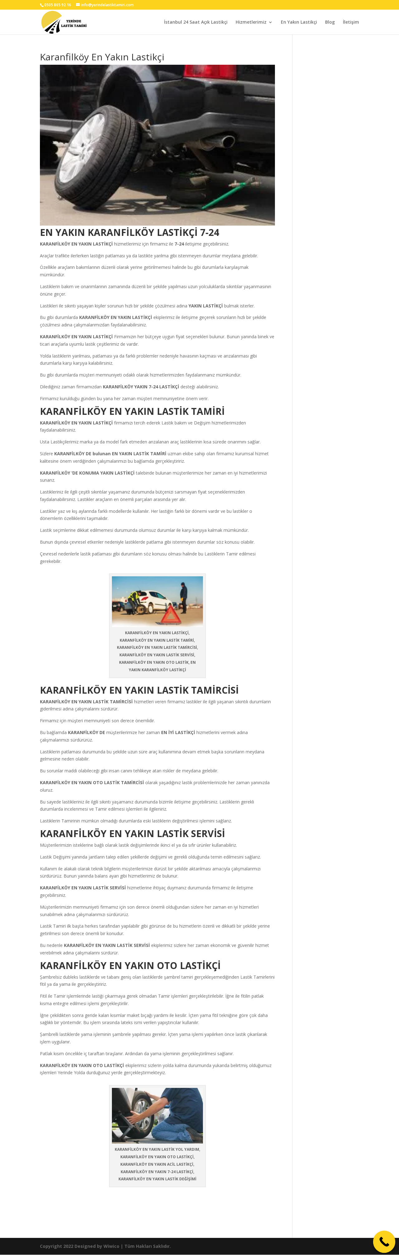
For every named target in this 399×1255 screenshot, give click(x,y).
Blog (330, 22)
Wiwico (111, 1246)
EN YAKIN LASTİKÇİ (92, 244)
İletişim (351, 22)
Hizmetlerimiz (251, 22)
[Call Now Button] (384, 1242)
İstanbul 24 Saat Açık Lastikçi (196, 22)
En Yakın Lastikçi (299, 22)
